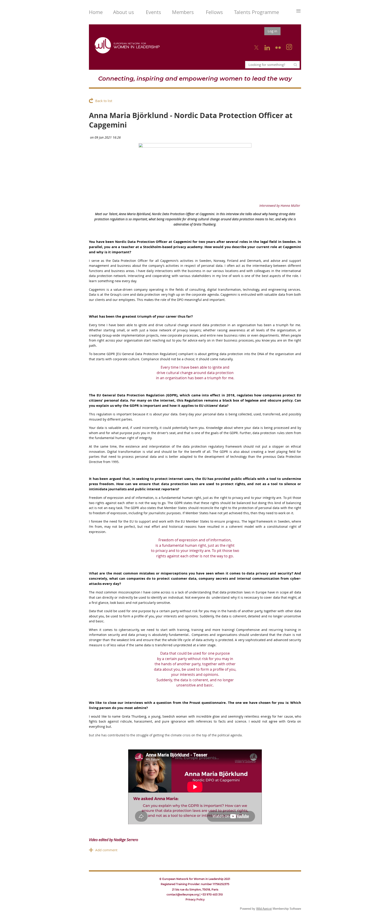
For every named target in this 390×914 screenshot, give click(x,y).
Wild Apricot (264, 908)
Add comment (106, 850)
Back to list (103, 100)
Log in (272, 31)
